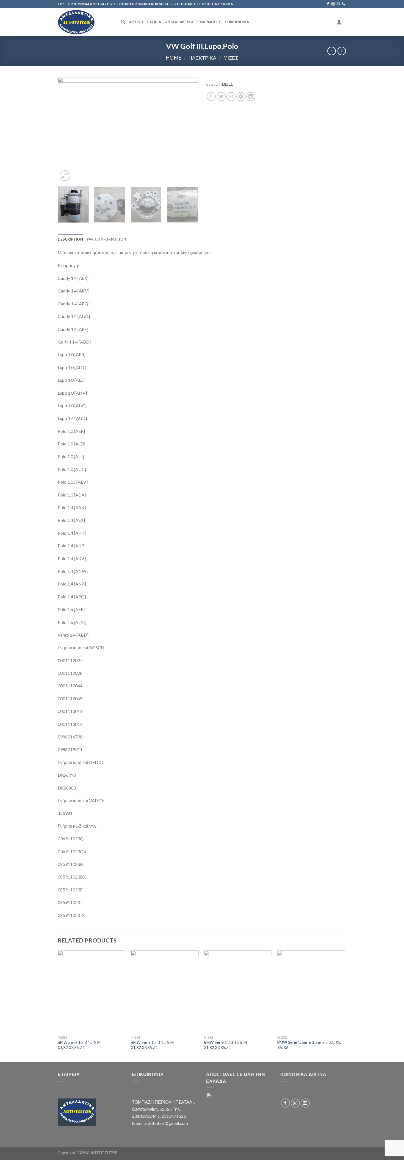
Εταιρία (154, 22)
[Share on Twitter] (221, 96)
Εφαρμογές (209, 22)
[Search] (123, 22)
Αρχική (136, 22)
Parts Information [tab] (106, 239)
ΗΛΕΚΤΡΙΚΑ (202, 58)
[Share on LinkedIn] (250, 96)
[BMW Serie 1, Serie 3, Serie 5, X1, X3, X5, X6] (311, 991)
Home (173, 58)
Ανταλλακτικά (179, 22)
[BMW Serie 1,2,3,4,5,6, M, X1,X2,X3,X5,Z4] (92, 991)
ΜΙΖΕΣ (230, 58)
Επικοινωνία (237, 22)
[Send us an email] (338, 4)
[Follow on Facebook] (328, 4)
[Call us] (343, 4)
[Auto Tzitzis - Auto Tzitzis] (85, 22)
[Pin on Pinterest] (240, 96)
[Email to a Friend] (231, 96)
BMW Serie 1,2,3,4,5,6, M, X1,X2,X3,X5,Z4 (79, 1045)
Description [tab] (70, 239)
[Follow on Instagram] (333, 4)
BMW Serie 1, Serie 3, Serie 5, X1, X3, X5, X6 (309, 1045)
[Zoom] (65, 175)
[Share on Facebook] (211, 96)
